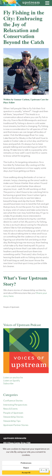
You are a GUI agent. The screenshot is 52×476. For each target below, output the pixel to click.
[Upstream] (26, 3)
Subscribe (8, 384)
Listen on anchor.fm (13, 378)
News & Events (10, 409)
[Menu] (48, 3)
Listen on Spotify (11, 381)
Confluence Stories (13, 401)
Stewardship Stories (13, 417)
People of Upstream (11, 307)
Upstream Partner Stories (15, 425)
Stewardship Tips (12, 421)
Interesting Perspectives (15, 405)
